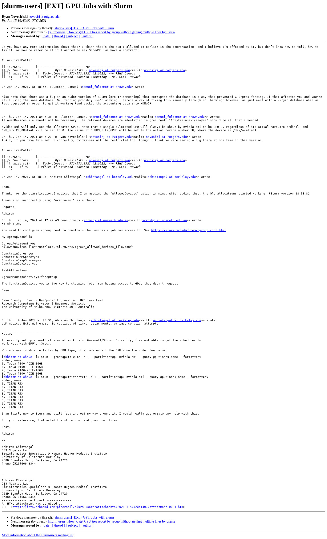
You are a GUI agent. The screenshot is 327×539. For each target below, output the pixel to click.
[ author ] (87, 36)
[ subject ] (73, 36)
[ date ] (46, 36)
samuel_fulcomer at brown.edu (107, 86)
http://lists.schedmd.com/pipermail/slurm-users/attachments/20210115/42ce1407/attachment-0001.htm (97, 507)
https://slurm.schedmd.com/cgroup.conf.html (188, 230)
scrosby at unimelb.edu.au (106, 220)
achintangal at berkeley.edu (109, 176)
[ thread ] (58, 36)
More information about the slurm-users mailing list (37, 535)
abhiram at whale (18, 357)
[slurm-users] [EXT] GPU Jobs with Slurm (84, 28)
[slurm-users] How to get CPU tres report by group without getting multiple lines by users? (111, 32)
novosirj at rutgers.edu (44, 16)
